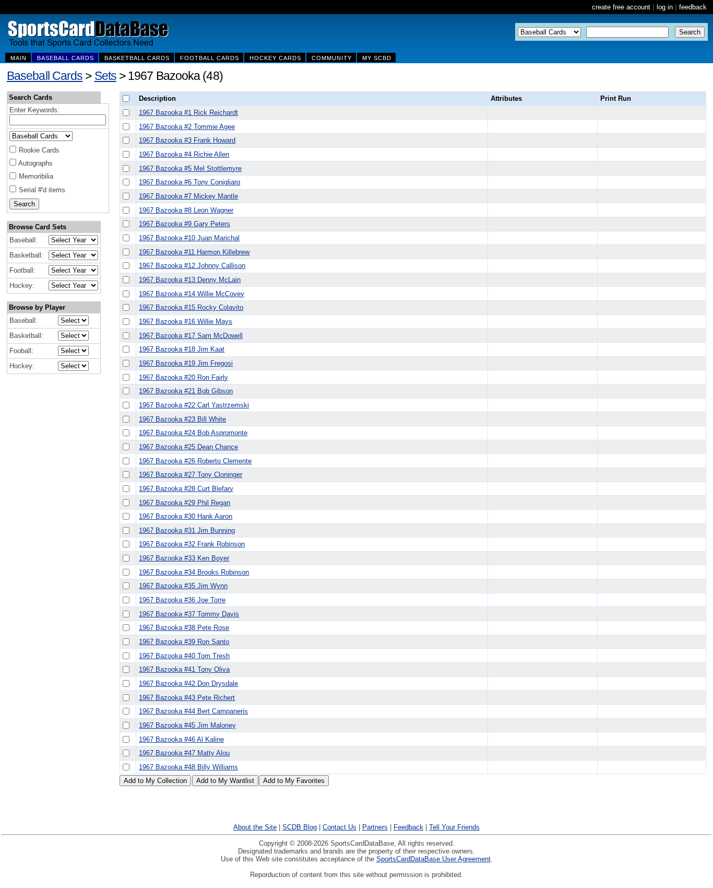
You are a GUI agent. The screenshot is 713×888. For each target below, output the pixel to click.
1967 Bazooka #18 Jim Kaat (181, 349)
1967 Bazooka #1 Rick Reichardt (188, 112)
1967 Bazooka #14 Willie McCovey (191, 294)
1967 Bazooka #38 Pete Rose (184, 628)
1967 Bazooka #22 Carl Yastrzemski (194, 405)
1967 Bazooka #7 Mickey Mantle (188, 196)
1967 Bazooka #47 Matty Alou (184, 753)
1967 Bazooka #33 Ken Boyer (184, 558)
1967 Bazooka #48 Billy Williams (188, 767)
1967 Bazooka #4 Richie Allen (184, 154)
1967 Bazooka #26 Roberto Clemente (195, 461)
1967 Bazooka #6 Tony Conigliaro (189, 182)
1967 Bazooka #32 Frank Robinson (192, 544)
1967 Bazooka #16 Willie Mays (185, 321)
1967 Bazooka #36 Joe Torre (182, 600)
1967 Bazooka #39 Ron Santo (184, 642)
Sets (105, 76)
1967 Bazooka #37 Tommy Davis (189, 614)
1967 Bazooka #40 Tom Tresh (184, 656)
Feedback (408, 827)
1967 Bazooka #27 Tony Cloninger (190, 474)
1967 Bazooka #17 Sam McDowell (191, 336)
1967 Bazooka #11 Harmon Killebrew (194, 252)
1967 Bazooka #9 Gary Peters (184, 224)
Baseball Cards (44, 76)
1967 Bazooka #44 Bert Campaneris (193, 711)
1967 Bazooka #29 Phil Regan (184, 503)
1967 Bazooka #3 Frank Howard (187, 140)
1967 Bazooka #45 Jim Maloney (187, 725)
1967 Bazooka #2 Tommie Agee (187, 127)
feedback (693, 7)
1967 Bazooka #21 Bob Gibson (186, 391)
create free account (621, 7)
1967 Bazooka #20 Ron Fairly (183, 377)
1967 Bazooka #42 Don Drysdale (188, 683)
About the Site (255, 827)
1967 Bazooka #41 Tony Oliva (184, 669)
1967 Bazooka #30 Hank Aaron (185, 516)
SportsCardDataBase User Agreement (433, 859)
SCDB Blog (299, 827)
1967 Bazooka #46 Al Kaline (181, 739)
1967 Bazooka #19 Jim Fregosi (186, 363)
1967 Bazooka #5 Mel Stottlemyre (190, 168)
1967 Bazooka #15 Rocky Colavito (191, 307)
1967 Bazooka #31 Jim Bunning (187, 530)
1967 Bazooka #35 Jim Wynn (183, 586)
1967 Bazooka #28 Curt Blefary (186, 489)
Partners (375, 827)
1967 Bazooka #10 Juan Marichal (189, 238)
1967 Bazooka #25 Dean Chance (188, 447)
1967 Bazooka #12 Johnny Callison (192, 266)
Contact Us (339, 827)
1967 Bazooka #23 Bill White (182, 419)
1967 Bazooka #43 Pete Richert (187, 698)
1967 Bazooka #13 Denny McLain (190, 280)
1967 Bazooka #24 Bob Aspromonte (193, 433)
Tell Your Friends (454, 827)
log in (665, 7)
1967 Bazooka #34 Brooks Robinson (194, 572)
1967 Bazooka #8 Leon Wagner (186, 210)
